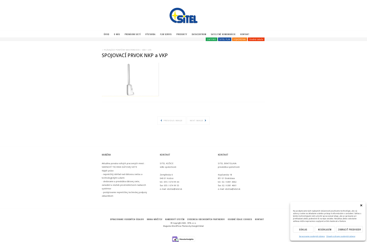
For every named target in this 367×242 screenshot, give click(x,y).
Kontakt (244, 34)
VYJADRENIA (240, 39)
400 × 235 (147, 50)
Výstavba (150, 34)
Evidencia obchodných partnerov (206, 219)
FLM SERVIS (166, 34)
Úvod (106, 34)
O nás (117, 34)
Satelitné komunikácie (223, 34)
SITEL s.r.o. (191, 223)
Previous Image (172, 120)
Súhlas (303, 229)
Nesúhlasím (325, 229)
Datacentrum (199, 34)
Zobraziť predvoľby (349, 229)
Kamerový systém (175, 219)
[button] (361, 205)
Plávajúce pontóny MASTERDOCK (122, 50)
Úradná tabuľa (256, 39)
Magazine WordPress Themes (176, 226)
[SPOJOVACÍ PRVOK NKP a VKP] (130, 79)
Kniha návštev (154, 219)
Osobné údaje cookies (240, 219)
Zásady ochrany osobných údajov (340, 236)
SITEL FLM (224, 39)
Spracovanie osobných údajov (312, 236)
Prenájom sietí (133, 34)
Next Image (197, 120)
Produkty (181, 34)
